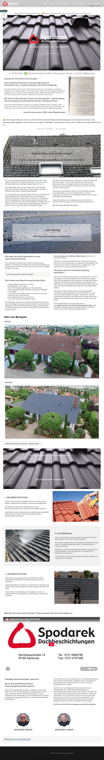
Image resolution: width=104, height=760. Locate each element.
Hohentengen (85, 122)
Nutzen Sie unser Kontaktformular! (19, 739)
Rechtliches (52, 753)
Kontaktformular (70, 753)
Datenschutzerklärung (61, 753)
